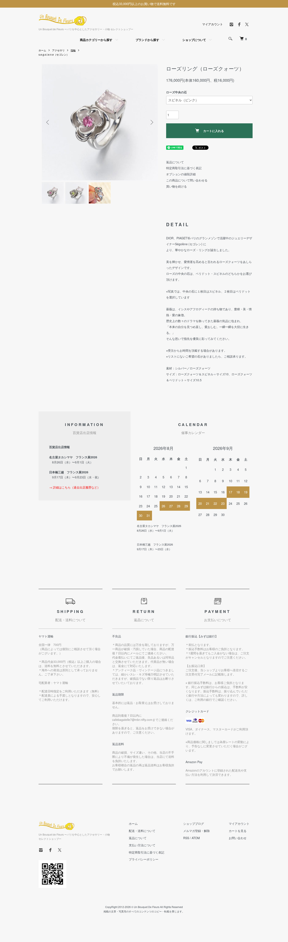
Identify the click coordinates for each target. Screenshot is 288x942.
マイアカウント (212, 24)
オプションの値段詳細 (181, 174)
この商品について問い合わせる (186, 180)
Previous (48, 122)
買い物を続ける (176, 186)
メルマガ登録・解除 (196, 831)
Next (151, 122)
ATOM (196, 838)
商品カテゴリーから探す (96, 40)
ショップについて (194, 40)
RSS (186, 838)
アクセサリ (58, 50)
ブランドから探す (147, 40)
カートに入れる (213, 131)
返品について (175, 162)
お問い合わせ (237, 838)
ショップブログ (193, 823)
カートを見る (237, 831)
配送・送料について (142, 831)
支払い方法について (142, 845)
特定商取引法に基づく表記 (184, 168)
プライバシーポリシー (143, 859)
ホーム (42, 50)
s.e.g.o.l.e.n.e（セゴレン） (54, 54)
